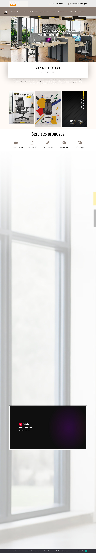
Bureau (13, 12)
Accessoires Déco (69, 12)
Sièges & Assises (21, 12)
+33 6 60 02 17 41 (58, 4)
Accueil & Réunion (32, 12)
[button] (1, 39)
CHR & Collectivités (51, 12)
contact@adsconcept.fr (79, 4)
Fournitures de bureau (80, 12)
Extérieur (60, 12)
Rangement (41, 12)
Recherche (13, 4)
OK (86, 550)
